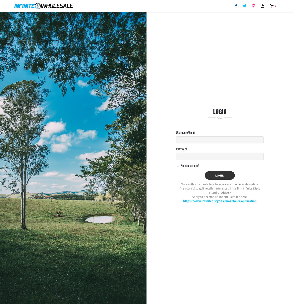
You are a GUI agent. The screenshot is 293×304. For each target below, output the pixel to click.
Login (219, 175)
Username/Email (186, 132)
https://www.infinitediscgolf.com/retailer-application (220, 201)
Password (181, 149)
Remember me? (190, 165)
